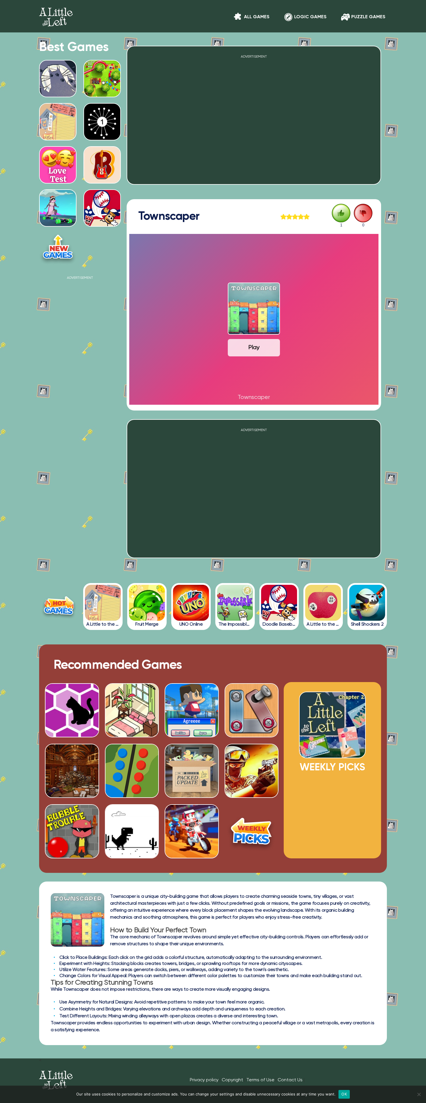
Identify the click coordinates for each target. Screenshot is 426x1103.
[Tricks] (192, 856)
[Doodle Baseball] (279, 602)
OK (344, 1094)
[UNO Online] (191, 602)
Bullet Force (251, 788)
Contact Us (290, 1080)
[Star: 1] (283, 217)
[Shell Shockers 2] (367, 602)
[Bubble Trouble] (72, 856)
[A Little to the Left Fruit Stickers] (323, 602)
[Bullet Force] (252, 795)
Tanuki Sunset (58, 224)
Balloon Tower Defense (102, 93)
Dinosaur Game (131, 848)
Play (253, 348)
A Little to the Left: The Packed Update (191, 786)
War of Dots (131, 788)
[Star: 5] (307, 217)
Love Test (58, 181)
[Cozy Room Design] (132, 735)
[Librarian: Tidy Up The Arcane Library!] (72, 795)
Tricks (191, 848)
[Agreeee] (192, 735)
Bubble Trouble (72, 848)
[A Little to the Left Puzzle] (102, 602)
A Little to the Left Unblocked (57, 93)
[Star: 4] (301, 217)
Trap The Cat (71, 727)
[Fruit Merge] (147, 602)
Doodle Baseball (102, 224)
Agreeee (191, 727)
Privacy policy (204, 1080)
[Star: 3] (295, 217)
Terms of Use (260, 1080)
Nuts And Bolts (251, 727)
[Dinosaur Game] (132, 856)
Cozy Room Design (131, 727)
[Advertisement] (80, 366)
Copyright (232, 1080)
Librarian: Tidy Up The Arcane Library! (72, 786)
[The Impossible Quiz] (235, 602)
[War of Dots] (132, 795)
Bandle (102, 181)
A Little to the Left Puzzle (57, 136)
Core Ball (102, 138)
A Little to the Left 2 (332, 756)
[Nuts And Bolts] (252, 735)
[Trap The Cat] (72, 735)
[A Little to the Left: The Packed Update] (192, 795)
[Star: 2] (289, 217)
